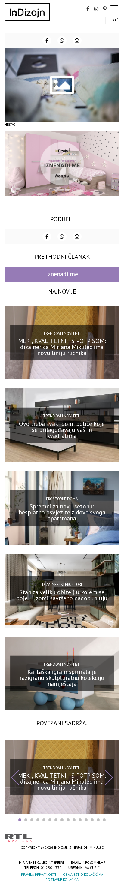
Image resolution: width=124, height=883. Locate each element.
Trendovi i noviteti (62, 333)
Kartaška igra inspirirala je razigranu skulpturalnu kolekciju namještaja (62, 678)
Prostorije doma (62, 498)
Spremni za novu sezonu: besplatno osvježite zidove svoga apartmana (62, 512)
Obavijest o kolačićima (83, 874)
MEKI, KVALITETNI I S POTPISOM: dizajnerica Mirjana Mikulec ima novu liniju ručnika (62, 347)
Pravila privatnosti (38, 874)
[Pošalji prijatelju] (77, 40)
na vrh (113, 836)
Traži (114, 20)
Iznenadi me (62, 274)
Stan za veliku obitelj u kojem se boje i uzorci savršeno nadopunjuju (61, 595)
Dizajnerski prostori (62, 584)
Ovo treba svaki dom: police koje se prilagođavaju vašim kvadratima (62, 429)
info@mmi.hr (93, 862)
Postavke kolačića (62, 879)
